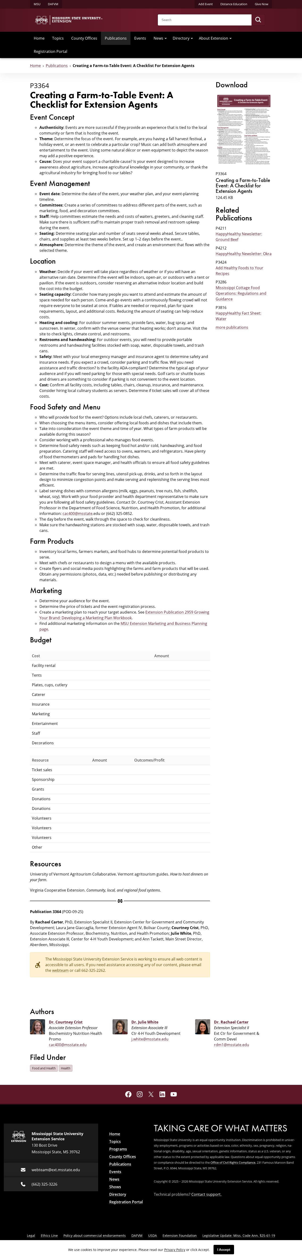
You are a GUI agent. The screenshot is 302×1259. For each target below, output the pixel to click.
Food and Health (44, 1068)
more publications (232, 327)
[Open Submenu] (165, 38)
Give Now (261, 4)
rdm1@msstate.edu (231, 1044)
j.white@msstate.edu (149, 1038)
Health (65, 1068)
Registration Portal (50, 51)
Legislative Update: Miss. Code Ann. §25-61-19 (238, 1235)
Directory (181, 38)
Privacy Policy (174, 1249)
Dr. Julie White (144, 1022)
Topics (58, 38)
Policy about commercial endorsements (94, 1235)
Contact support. (206, 1194)
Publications (116, 38)
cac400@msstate (77, 513)
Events (140, 38)
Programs (118, 1149)
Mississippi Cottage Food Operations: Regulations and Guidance (241, 293)
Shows (115, 1186)
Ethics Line (49, 1235)
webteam (60, 970)
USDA (152, 1235)
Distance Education (233, 4)
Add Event (205, 4)
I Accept (223, 1249)
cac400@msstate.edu (68, 1044)
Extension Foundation (180, 1235)
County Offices (84, 38)
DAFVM (53, 4)
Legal (31, 1235)
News (158, 38)
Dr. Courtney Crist (66, 1022)
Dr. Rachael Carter (231, 1022)
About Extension (213, 38)
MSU (37, 4)
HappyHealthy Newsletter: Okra (244, 253)
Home (39, 38)
